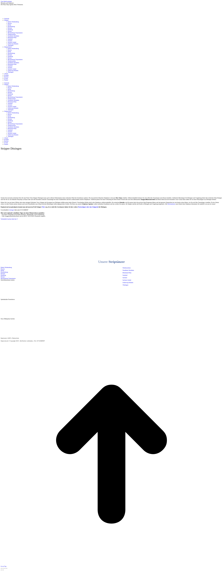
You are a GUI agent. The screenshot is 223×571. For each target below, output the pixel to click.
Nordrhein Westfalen (128, 270)
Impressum (4, 338)
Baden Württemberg (6, 267)
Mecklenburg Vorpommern (8, 278)
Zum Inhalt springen (6, 1)
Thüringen (125, 285)
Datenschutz (15, 338)
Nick (43, 207)
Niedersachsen (127, 268)
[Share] (3, 568)
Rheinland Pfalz (127, 272)
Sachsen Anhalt (127, 280)
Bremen (3, 273)
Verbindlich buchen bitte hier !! (9, 219)
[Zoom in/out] (6, 568)
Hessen (3, 277)
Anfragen (11, 210)
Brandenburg (4, 272)
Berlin (2, 270)
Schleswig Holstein (128, 282)
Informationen (172, 204)
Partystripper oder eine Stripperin (88, 207)
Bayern (3, 269)
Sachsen (125, 277)
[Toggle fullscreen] (5, 568)
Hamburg (3, 275)
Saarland (125, 275)
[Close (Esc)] (1, 568)
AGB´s (9, 338)
